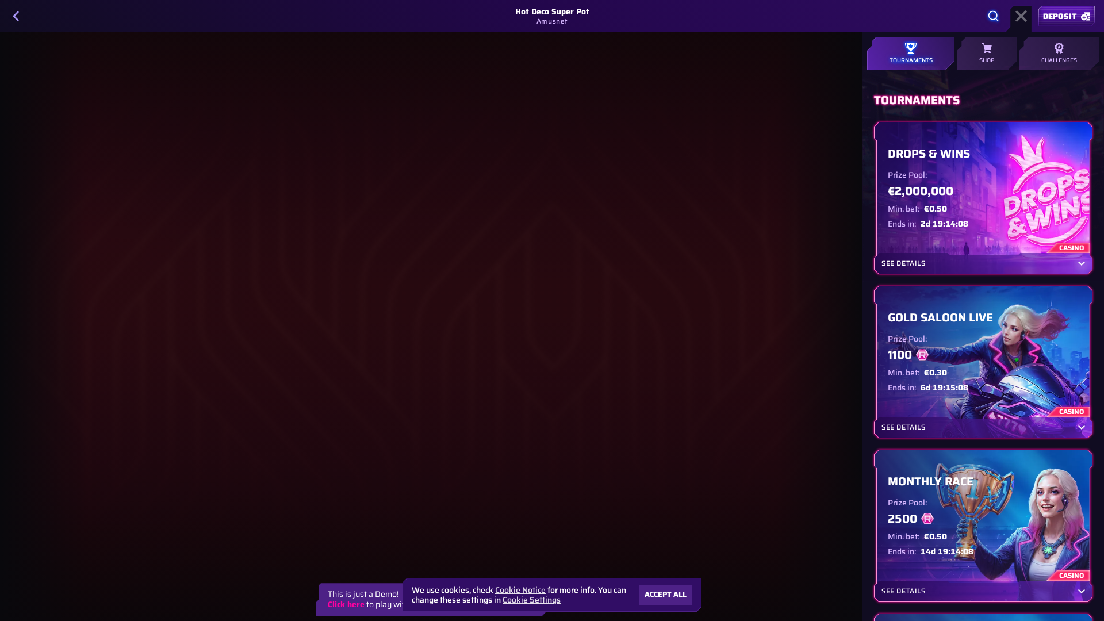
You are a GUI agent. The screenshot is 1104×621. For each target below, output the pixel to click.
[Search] (993, 16)
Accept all (666, 594)
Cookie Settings (532, 599)
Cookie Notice (520, 590)
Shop (987, 60)
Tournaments (911, 60)
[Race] (1021, 16)
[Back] (16, 16)
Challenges (1059, 60)
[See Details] (1081, 263)
